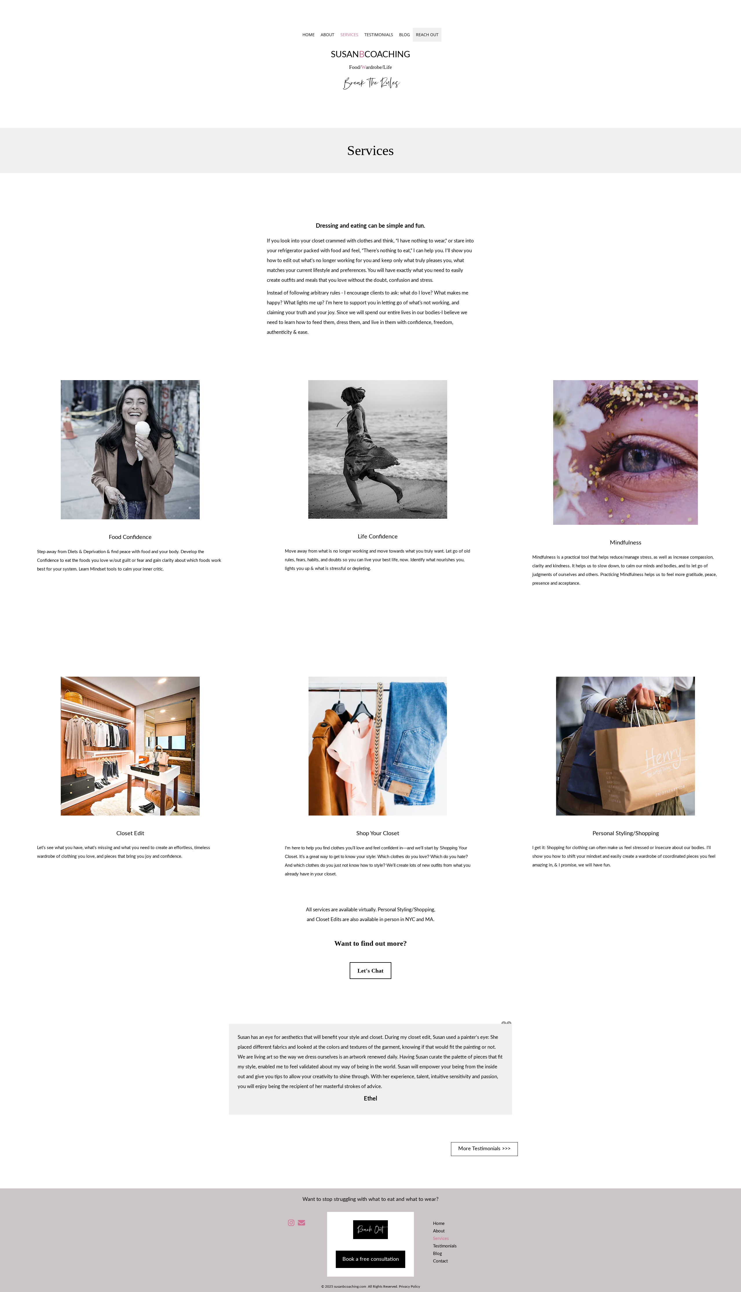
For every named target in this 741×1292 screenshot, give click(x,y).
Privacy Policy (409, 1286)
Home (308, 34)
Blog (404, 34)
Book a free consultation (370, 1259)
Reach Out (427, 34)
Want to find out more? (370, 943)
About (327, 34)
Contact (440, 1261)
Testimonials (378, 34)
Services (349, 34)
